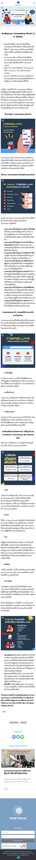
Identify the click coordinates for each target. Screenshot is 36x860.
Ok (18, 857)
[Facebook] (14, 737)
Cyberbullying (14, 722)
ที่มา (4, 712)
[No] (34, 855)
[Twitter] (18, 737)
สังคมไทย (23, 722)
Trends (6, 788)
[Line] (22, 737)
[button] (2, 3)
